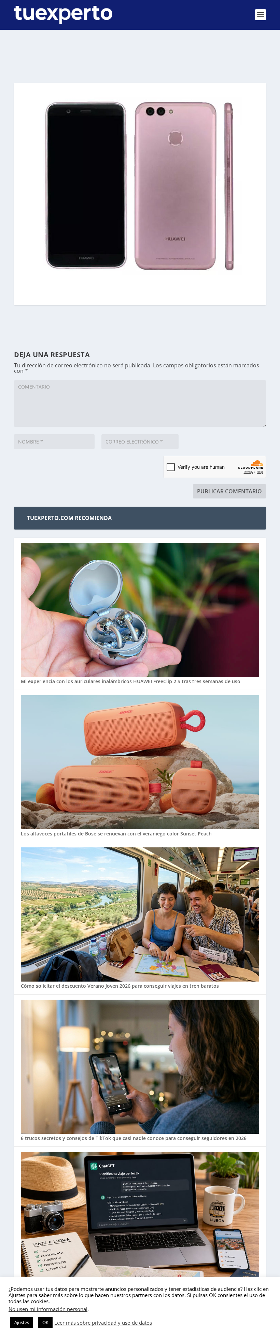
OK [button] (45, 1322)
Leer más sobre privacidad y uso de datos (103, 1323)
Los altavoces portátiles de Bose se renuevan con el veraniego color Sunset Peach (116, 833)
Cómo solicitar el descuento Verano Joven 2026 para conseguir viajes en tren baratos (120, 986)
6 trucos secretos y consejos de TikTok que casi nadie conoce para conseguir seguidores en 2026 (134, 1138)
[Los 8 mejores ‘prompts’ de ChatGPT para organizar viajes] (140, 1219)
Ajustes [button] (21, 1322)
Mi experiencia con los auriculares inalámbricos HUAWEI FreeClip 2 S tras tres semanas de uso (130, 681)
